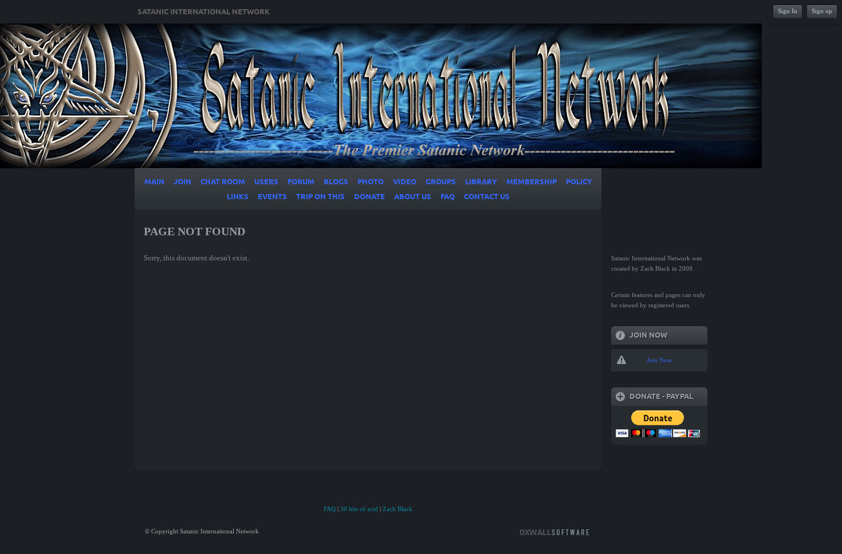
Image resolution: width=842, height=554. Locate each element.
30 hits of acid (359, 508)
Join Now (659, 360)
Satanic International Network (203, 12)
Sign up (822, 10)
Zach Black (397, 508)
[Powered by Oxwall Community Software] (554, 531)
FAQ (330, 508)
